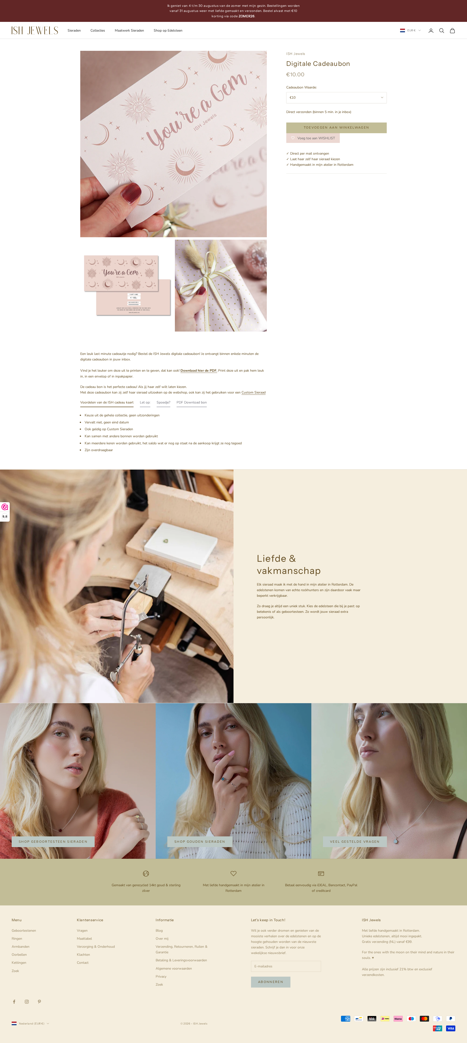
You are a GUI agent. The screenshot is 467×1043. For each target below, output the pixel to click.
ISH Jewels (295, 54)
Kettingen (19, 962)
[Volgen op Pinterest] (39, 1001)
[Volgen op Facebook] (14, 1001)
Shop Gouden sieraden (199, 842)
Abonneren (270, 982)
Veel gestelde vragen (355, 842)
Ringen (17, 938)
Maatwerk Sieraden (129, 30)
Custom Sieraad (254, 392)
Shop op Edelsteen (168, 30)
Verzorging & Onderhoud (96, 946)
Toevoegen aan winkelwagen (336, 127)
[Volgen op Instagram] (26, 1001)
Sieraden (74, 30)
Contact (83, 962)
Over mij (162, 938)
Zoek (15, 971)
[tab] (107, 403)
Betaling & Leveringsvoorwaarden (181, 960)
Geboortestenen (24, 930)
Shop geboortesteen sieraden (53, 842)
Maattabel (84, 938)
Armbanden (20, 946)
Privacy (161, 976)
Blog (159, 930)
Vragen (82, 930)
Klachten (83, 954)
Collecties (97, 30)
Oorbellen (19, 954)
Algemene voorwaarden (174, 968)
